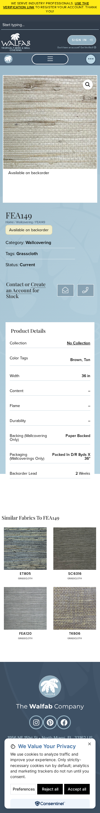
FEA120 (25, 633)
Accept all (77, 789)
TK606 (74, 633)
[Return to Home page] (50, 686)
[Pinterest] (50, 722)
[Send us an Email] (65, 290)
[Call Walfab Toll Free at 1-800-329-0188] (85, 290)
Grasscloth (27, 253)
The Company (50, 706)
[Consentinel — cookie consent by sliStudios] (50, 803)
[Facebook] (64, 722)
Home (10, 222)
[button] (50, 59)
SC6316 (74, 573)
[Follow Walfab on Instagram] (36, 722)
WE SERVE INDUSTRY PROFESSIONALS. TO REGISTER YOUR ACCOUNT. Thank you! (50, 7)
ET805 (25, 573)
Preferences (24, 789)
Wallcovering (24, 222)
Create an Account (26, 287)
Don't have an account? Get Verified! (76, 47)
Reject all (50, 789)
